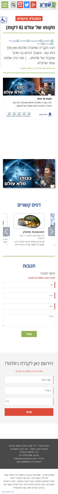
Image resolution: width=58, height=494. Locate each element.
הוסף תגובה (47, 273)
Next (51, 231)
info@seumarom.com (25, 458)
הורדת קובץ (43, 114)
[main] (29, 184)
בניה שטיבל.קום (8, 491)
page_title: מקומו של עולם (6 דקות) (29, 246)
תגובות (29, 266)
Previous (6, 231)
